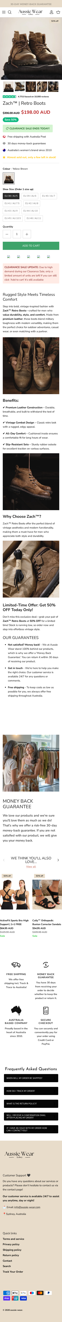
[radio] (8, 178)
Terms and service (13, 1239)
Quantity (8, 226)
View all (31, 866)
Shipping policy (12, 1250)
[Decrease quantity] (7, 234)
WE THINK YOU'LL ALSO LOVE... (31, 860)
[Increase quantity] (27, 234)
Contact (7, 1261)
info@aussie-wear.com (27, 1207)
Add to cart (31, 245)
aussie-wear (16, 1310)
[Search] (11, 12)
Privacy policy (11, 1244)
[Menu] (4, 12)
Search (7, 1266)
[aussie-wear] (31, 12)
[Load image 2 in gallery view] (31, 48)
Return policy (11, 1255)
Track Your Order (13, 1271)
